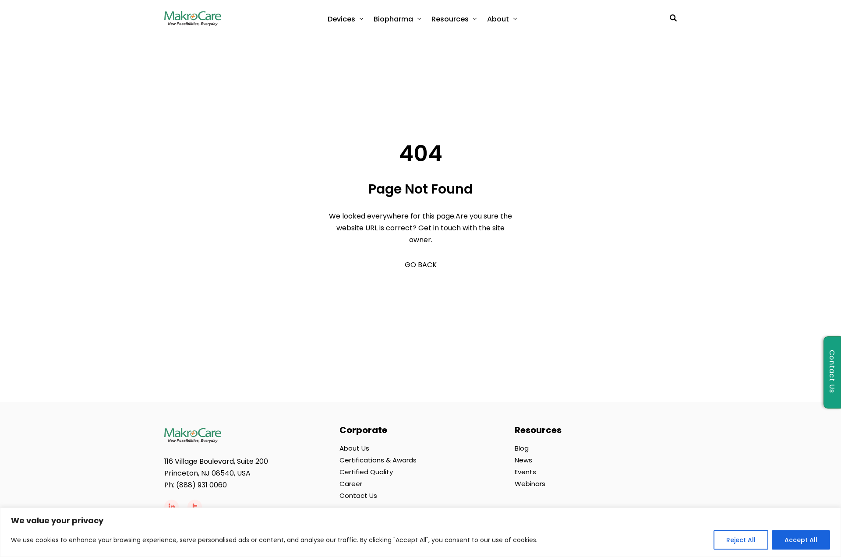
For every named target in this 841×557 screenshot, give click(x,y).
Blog (522, 448)
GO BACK (421, 265)
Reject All (741, 540)
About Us (354, 448)
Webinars (530, 483)
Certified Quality (366, 471)
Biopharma (393, 19)
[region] (420, 532)
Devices (341, 19)
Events (525, 471)
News (523, 460)
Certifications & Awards (378, 460)
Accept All (800, 540)
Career (350, 483)
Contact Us (358, 495)
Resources (450, 19)
